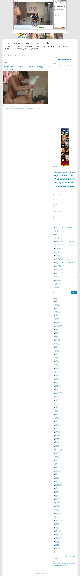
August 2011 (57, 471)
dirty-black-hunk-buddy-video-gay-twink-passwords (65, 241)
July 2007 (57, 540)
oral (75, 561)
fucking (63, 556)
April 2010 (57, 494)
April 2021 (57, 350)
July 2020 (57, 361)
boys (73, 555)
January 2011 (57, 481)
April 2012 (57, 460)
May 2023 (57, 319)
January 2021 (57, 354)
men (70, 561)
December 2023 (58, 309)
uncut (69, 565)
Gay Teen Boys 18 (58, 256)
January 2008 (57, 531)
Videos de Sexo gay (57, 211)
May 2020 (57, 364)
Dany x (56, 240)
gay (66, 557)
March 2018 (57, 389)
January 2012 (57, 464)
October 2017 (58, 395)
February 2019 (58, 385)
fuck (60, 556)
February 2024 (58, 307)
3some (54, 555)
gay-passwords (58, 258)
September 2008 (58, 520)
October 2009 (58, 502)
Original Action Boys (59, 272)
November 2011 (58, 467)
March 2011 (57, 478)
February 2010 (58, 496)
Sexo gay (55, 199)
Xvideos (54, 216)
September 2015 (58, 415)
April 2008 (57, 527)
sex (61, 563)
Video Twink (57, 284)
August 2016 (57, 407)
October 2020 (58, 358)
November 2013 (58, 434)
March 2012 (57, 462)
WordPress (45, 573)
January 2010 (57, 498)
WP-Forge (40, 573)
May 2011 (57, 475)
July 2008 (57, 523)
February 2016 (58, 411)
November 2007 (58, 534)
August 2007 (57, 538)
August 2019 (57, 376)
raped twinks (22, 108)
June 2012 (57, 457)
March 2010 (57, 495)
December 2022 (58, 325)
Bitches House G (58, 230)
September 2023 (58, 314)
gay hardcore (69, 556)
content (5, 62)
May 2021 (57, 349)
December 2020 (58, 356)
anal (60, 555)
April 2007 (57, 544)
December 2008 (58, 516)
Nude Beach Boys (58, 269)
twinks (66, 565)
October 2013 (58, 435)
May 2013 (57, 442)
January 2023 (57, 323)
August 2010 (57, 488)
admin (14, 69)
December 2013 (58, 432)
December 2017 (58, 392)
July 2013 (57, 439)
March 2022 (57, 336)
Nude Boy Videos (58, 270)
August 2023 (57, 315)
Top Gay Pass (58, 283)
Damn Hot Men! (58, 238)
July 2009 (57, 506)
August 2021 (57, 344)
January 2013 (57, 448)
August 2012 (57, 455)
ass (62, 555)
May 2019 (57, 381)
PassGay (57, 273)
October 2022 (58, 328)
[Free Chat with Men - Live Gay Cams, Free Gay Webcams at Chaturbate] (40, 35)
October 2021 (58, 342)
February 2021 (58, 353)
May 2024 (57, 303)
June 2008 (57, 524)
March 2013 (57, 445)
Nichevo (57, 268)
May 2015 (57, 418)
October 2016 (58, 404)
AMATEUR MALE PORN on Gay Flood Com (63, 227)
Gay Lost (57, 254)
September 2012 (58, 453)
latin (63, 561)
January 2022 (57, 339)
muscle (72, 561)
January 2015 (57, 421)
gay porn (61, 558)
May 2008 (57, 526)
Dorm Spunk (57, 242)
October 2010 (58, 485)
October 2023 (58, 312)
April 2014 (57, 428)
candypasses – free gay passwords (26, 43)
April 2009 (57, 510)
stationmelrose (58, 280)
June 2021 (57, 347)
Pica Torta (57, 275)
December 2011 (58, 466)
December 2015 (58, 413)
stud (55, 565)
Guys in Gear (57, 261)
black (71, 555)
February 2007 (58, 547)
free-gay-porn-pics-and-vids (60, 244)
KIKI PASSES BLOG (59, 265)
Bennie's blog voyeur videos (60, 229)
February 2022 (58, 337)
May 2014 (57, 427)
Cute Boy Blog (58, 237)
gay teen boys (12, 108)
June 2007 (57, 541)
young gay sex (32, 108)
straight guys (73, 563)
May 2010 (57, 492)
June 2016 (57, 409)
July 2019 (57, 378)
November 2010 (58, 484)
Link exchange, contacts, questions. (65, 65)
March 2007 (57, 545)
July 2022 (57, 332)
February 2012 (58, 463)
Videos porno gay (56, 201)
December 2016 (58, 403)
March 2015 (57, 420)
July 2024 (57, 300)
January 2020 (57, 369)
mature (67, 561)
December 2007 (58, 533)
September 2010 (58, 487)
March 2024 (57, 305)
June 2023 (57, 318)
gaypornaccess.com (66, 558)
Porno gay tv (55, 204)
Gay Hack (57, 251)
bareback (66, 555)
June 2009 (57, 508)
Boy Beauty (57, 231)
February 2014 (58, 431)
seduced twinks (27, 108)
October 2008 (58, 519)
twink (62, 565)
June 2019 (57, 379)
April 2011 (57, 477)
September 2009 (58, 503)
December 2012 (58, 449)
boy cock (57, 233)
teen (58, 565)
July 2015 (57, 417)
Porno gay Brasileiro (57, 194)
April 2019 (57, 382)
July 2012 (57, 456)
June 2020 (57, 362)
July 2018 (57, 388)
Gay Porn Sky (57, 255)
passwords (55, 563)
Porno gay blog (56, 206)
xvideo (54, 218)
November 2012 (58, 450)
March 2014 (57, 429)
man (65, 561)
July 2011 (57, 473)
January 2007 (57, 548)
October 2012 (58, 452)
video (71, 565)
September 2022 (58, 329)
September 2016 (58, 406)
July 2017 (57, 397)
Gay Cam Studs (58, 249)
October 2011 (58, 468)
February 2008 (58, 530)
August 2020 (57, 360)
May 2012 (57, 459)
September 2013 (58, 436)
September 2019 (58, 375)
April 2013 (57, 443)
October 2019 (58, 374)
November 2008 (58, 517)
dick (56, 556)
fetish (59, 556)
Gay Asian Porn (58, 248)
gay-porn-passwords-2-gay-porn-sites (62, 259)
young (54, 567)
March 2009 (57, 512)
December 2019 (58, 371)
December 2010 (58, 482)
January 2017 (57, 402)
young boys (57, 567)
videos (74, 565)
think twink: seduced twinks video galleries (27, 66)
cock (75, 555)
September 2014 (58, 424)
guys (54, 561)
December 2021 (58, 340)
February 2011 (58, 480)
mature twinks (17, 108)
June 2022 (57, 333)
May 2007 (57, 542)
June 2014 (57, 425)
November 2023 (58, 311)
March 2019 (57, 383)
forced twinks (7, 108)
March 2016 (57, 410)
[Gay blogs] (55, 166)
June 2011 (57, 474)
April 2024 (57, 304)
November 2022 (58, 326)
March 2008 (57, 528)
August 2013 (57, 438)
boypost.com (57, 234)
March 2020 (57, 367)
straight (64, 563)
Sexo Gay (55, 192)
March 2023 (57, 322)
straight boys (69, 563)
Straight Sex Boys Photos (60, 282)
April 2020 (57, 365)
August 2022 (57, 330)
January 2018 (57, 390)
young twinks (38, 108)
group (74, 558)
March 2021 (57, 351)
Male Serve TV (58, 266)
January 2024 (57, 308)
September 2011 (58, 470)
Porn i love (57, 276)
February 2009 (58, 513)
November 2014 (58, 422)
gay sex (71, 558)
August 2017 (57, 396)
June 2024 (57, 301)
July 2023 (57, 316)
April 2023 (57, 321)
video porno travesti (57, 209)
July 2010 (57, 489)
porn (59, 563)
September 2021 (58, 343)
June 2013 (57, 441)
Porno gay (55, 197)
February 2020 (58, 368)
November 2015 (58, 414)
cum (54, 556)
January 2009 (57, 514)
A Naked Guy (57, 224)
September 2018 (58, 386)
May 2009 (57, 509)
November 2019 (58, 372)
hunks (61, 561)
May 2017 (57, 399)
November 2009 (58, 501)
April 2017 (57, 400)
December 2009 (58, 499)
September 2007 (58, 537)
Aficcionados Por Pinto (59, 226)
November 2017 (58, 393)
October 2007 (58, 535)
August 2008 (57, 521)
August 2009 (57, 505)
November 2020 (58, 357)
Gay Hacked (57, 252)
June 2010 (57, 491)
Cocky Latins (57, 235)
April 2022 (57, 335)
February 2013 (58, 446)
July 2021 (57, 346)
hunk (57, 561)
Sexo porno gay (56, 213)
